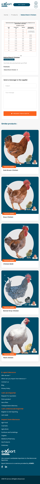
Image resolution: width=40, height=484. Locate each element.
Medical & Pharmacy (8, 439)
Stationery (4, 445)
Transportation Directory (9, 406)
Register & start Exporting (9, 412)
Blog (2, 385)
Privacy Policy (5, 388)
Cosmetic (4, 426)
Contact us (5, 382)
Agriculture (4, 429)
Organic (4, 435)
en (36, 6)
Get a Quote (21, 4)
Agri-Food (4, 423)
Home (6, 15)
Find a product (6, 399)
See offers (4, 402)
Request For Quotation (8, 396)
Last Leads (4, 415)
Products (14, 15)
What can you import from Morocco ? (13, 379)
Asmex (8, 479)
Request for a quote (21, 113)
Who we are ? (5, 375)
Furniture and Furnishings (9, 432)
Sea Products (5, 442)
